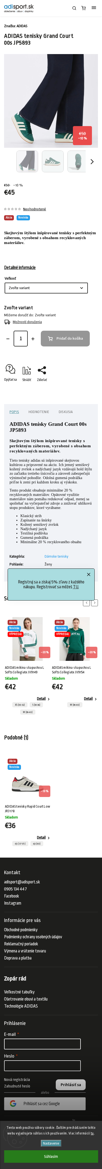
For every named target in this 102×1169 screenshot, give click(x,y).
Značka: (15, 26)
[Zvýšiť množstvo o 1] (32, 338)
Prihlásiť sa (71, 1085)
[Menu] (93, 8)
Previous (87, 602)
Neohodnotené (34, 209)
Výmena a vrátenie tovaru (25, 951)
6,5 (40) (37, 843)
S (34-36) (36, 705)
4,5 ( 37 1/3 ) (20, 843)
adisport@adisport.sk (22, 882)
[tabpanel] (27, 667)
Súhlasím (51, 1156)
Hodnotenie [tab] (39, 412)
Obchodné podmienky (21, 929)
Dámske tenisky (56, 556)
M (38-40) (28, 712)
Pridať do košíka (70, 338)
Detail (41, 698)
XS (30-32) (20, 705)
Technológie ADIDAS (21, 1006)
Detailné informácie (20, 267)
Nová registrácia (17, 1079)
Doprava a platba (18, 958)
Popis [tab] (14, 412)
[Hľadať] (74, 8)
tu (92, 1133)
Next (95, 602)
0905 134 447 (15, 889)
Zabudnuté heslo (17, 1086)
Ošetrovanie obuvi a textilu (26, 999)
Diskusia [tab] (66, 412)
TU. (76, 586)
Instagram (12, 903)
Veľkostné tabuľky (19, 992)
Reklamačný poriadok (21, 944)
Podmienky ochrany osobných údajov (33, 936)
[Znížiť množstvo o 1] (7, 338)
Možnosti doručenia (27, 322)
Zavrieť (84, 389)
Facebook (11, 896)
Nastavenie (51, 1143)
